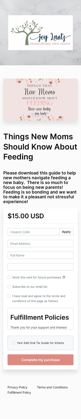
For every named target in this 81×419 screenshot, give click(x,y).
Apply (66, 231)
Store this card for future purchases (38, 277)
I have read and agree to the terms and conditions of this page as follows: (38, 298)
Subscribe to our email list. (30, 286)
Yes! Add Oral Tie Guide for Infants (40, 343)
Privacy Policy (17, 387)
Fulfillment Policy (19, 392)
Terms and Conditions (52, 387)
